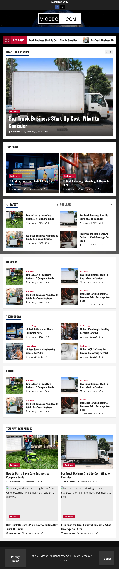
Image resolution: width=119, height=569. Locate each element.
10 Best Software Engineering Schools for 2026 (14, 351)
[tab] (12, 204)
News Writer (16, 131)
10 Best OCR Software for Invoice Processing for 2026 (69, 351)
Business (14, 111)
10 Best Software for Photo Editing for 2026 (30, 183)
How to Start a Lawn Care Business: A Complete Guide (14, 219)
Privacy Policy (15, 559)
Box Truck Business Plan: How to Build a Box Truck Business (14, 239)
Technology (15, 175)
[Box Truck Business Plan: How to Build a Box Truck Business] (32, 503)
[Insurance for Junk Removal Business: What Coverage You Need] (87, 503)
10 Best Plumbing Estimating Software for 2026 (86, 183)
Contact (107, 559)
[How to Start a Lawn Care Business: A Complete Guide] (32, 452)
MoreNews (80, 556)
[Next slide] (111, 52)
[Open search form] (115, 30)
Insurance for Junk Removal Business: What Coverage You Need (68, 239)
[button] (6, 30)
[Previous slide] (107, 52)
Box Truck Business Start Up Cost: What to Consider (54, 122)
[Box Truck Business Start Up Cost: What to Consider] (59, 97)
